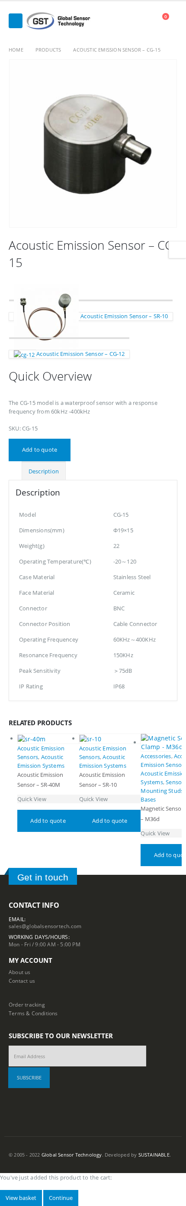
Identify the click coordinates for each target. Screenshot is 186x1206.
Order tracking (27, 1004)
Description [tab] (44, 471)
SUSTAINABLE (154, 1155)
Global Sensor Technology (72, 1155)
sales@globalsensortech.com (45, 925)
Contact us (22, 980)
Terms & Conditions (33, 1013)
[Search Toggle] (146, 20)
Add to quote (39, 449)
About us (20, 971)
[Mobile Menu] (15, 20)
